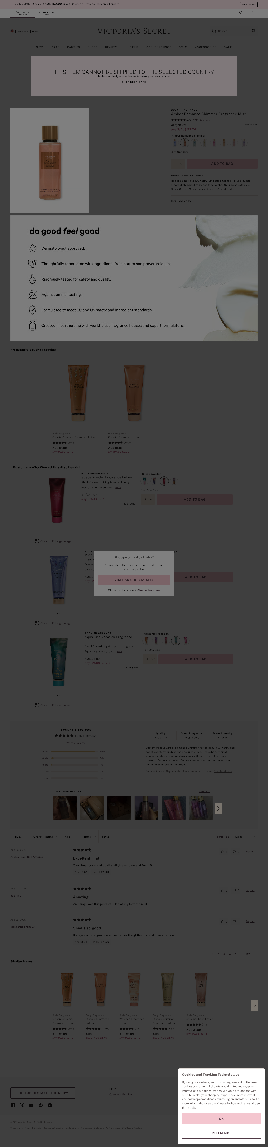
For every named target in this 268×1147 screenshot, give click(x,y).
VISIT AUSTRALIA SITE (134, 579)
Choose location (148, 590)
